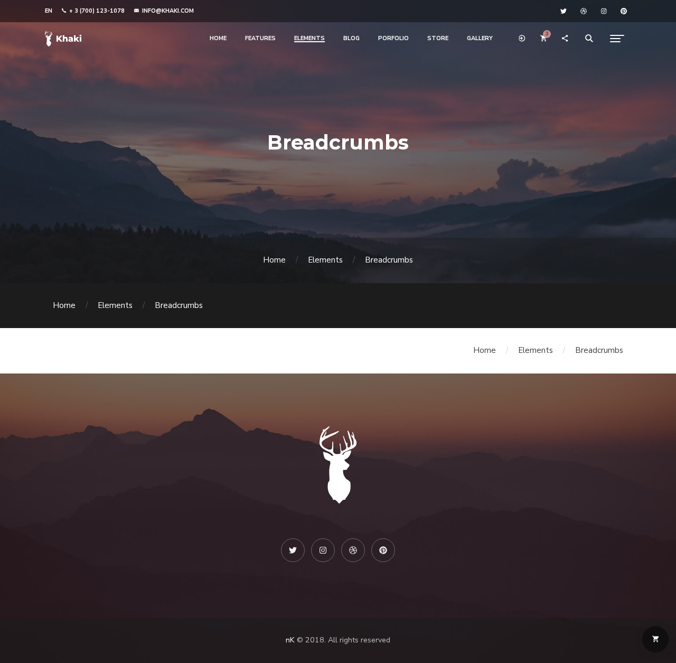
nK (290, 640)
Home (274, 260)
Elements (325, 260)
